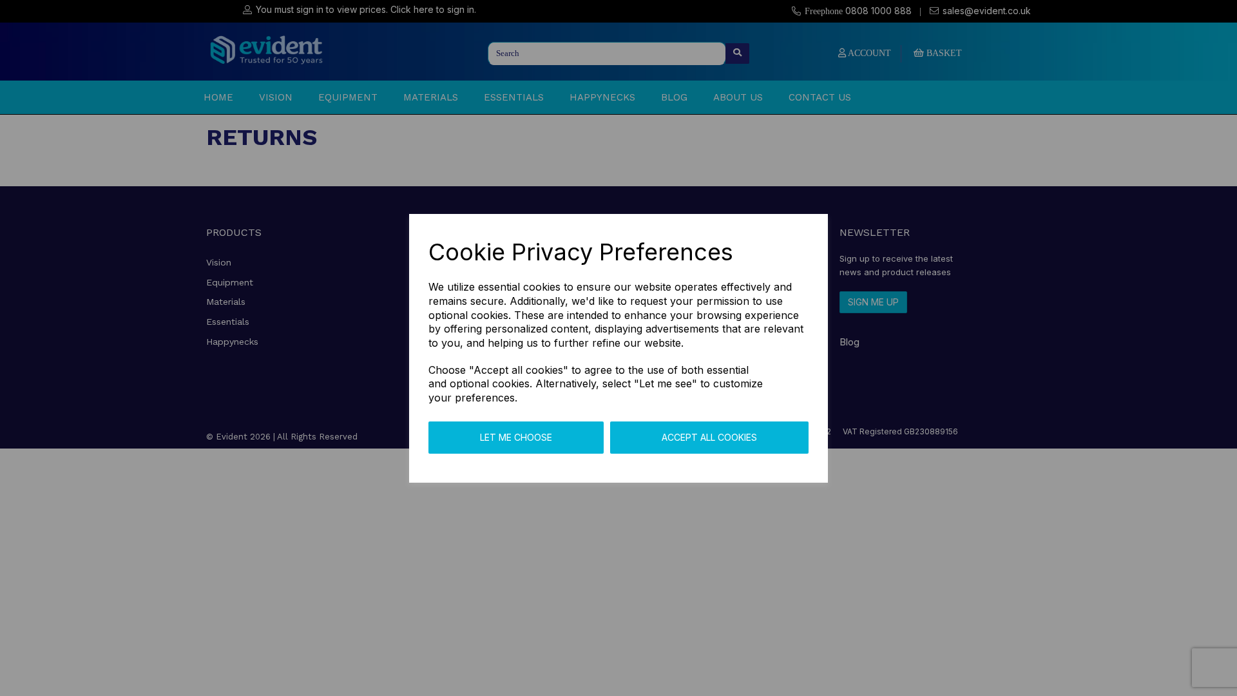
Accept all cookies (709, 437)
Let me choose (516, 437)
